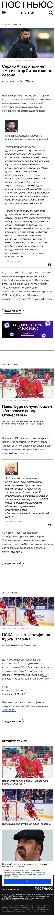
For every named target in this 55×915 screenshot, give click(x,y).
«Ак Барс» (31, 706)
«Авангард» (9, 709)
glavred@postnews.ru (18, 911)
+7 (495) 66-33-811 (38, 911)
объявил (15, 99)
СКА (44, 674)
